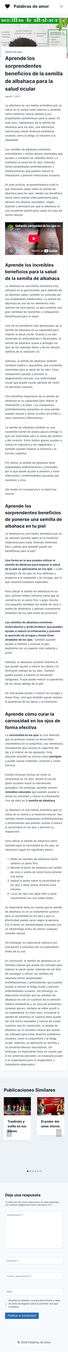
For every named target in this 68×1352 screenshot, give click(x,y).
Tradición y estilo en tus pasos (17, 1126)
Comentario (14, 1215)
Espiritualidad (13, 52)
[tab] (27, 1171)
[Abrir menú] (61, 6)
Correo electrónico (19, 1276)
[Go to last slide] (9, 1133)
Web (9, 1291)
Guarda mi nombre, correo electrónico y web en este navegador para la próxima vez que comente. (34, 1303)
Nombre (12, 1260)
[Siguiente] (59, 1133)
